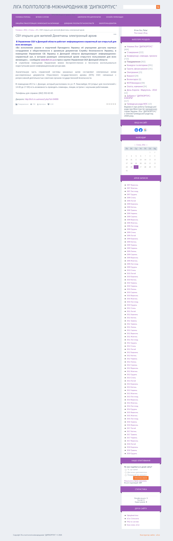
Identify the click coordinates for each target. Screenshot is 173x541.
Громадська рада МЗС (137, 104)
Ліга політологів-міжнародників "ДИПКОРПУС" (65, 7)
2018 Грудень (132, 453)
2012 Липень (131, 362)
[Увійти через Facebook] (141, 130)
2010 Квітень (132, 280)
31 (127, 171)
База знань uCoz (133, 525)
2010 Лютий (131, 273)
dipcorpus (42, 104)
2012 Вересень (132, 368)
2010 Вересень (132, 296)
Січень (31, 30)
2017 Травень (132, 435)
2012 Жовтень (132, 371)
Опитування (132, 72)
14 (145, 160)
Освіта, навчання (135, 86)
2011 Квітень (131, 318)
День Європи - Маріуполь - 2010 (142, 90)
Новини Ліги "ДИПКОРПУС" (140, 46)
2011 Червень (132, 324)
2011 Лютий (131, 311)
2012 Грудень (132, 374)
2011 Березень (132, 314)
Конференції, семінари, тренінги (142, 56)
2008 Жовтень (132, 223)
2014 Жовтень (132, 403)
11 (131, 160)
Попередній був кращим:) (137, 475)
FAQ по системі (133, 522)
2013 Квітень (132, 387)
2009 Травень (132, 245)
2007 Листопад (132, 191)
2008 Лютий (131, 201)
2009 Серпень (132, 254)
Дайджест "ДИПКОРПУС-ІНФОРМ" (137, 97)
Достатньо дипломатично (137, 472)
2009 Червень (132, 248)
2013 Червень (132, 390)
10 (127, 160)
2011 (25, 30)
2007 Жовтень (132, 188)
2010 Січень (131, 270)
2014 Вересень (132, 400)
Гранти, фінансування (137, 69)
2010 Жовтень (132, 299)
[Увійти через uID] (136, 130)
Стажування (132, 52)
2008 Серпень (132, 217)
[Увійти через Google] (145, 130)
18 (131, 163)
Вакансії (130, 76)
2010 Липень (131, 289)
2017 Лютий (131, 428)
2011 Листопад (132, 340)
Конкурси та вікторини (137, 65)
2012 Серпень (132, 365)
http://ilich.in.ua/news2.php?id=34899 (41, 99)
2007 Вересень (132, 185)
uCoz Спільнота (133, 519)
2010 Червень (132, 286)
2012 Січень (131, 346)
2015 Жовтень (132, 416)
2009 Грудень (132, 267)
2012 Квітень (132, 356)
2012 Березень (132, 352)
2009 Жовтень (132, 261)
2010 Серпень (132, 292)
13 (141, 160)
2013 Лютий (131, 381)
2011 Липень (131, 327)
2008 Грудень (132, 229)
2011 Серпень (132, 330)
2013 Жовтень (132, 393)
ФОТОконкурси (134, 83)
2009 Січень (131, 232)
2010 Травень (132, 283)
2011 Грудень (132, 343)
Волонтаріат (132, 79)
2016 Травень (132, 422)
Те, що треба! (132, 470)
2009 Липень (131, 251)
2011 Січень (131, 308)
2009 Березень (132, 239)
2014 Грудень (132, 409)
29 (150, 167)
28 (145, 167)
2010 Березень (132, 277)
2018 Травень (132, 450)
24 (127, 167)
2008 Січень (131, 198)
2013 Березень (132, 384)
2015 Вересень (132, 412)
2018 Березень (132, 447)
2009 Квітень (132, 242)
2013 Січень (131, 378)
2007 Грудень (132, 194)
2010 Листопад (132, 302)
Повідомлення (23, 104)
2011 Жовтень (132, 337)
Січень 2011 (140, 145)
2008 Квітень (132, 207)
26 (37, 30)
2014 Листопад (132, 406)
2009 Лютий (131, 236)
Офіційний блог (132, 515)
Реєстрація (138, 33)
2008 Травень (132, 210)
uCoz (158, 535)
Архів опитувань (140, 481)
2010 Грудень (132, 305)
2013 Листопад (132, 397)
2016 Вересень (132, 425)
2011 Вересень (132, 333)
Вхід (145, 33)
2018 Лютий (131, 444)
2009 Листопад (132, 264)
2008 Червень (132, 213)
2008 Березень (132, 204)
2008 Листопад (132, 226)
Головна (19, 30)
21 (145, 163)
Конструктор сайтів (147, 535)
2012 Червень (132, 359)
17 (127, 163)
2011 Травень (132, 321)
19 (136, 163)
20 (141, 163)
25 (131, 167)
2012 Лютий (131, 349)
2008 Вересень (132, 220)
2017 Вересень (132, 441)
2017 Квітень (132, 431)
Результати (128, 481)
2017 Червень (132, 438)
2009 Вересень (132, 258)
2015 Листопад (132, 419)
